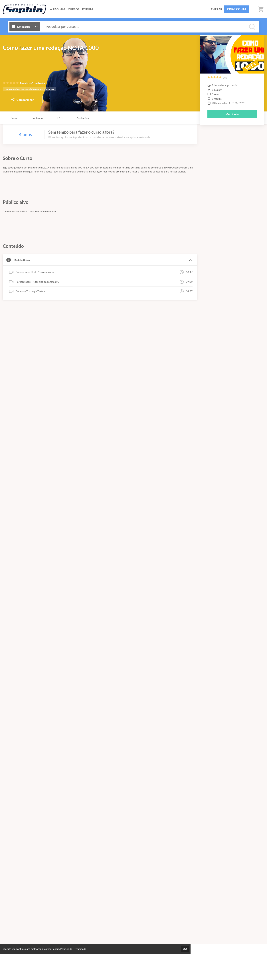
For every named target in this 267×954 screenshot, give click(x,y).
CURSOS (74, 9)
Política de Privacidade (73, 948)
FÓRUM (87, 9)
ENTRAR (216, 9)
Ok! (185, 948)
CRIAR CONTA (236, 9)
